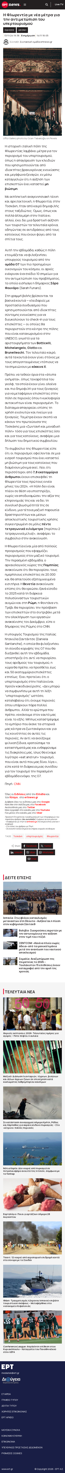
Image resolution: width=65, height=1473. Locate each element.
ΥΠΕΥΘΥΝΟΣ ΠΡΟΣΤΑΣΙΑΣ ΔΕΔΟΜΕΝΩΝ (22, 1447)
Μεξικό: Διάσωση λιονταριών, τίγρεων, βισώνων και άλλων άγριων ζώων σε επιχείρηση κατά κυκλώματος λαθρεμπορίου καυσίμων (30, 1079)
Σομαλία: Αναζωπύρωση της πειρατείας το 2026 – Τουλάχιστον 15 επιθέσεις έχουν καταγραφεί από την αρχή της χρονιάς (39, 965)
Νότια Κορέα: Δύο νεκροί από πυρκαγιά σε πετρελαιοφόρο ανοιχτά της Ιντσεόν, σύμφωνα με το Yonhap (31, 1171)
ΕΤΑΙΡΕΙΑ (6, 1394)
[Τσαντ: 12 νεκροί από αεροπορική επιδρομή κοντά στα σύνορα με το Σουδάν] (32, 1237)
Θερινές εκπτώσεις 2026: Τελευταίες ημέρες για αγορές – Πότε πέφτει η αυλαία (31, 1035)
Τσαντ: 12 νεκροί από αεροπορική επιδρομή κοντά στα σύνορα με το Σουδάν (31, 1259)
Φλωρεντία (52, 836)
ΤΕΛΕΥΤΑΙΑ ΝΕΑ (20, 992)
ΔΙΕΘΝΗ (22, 30)
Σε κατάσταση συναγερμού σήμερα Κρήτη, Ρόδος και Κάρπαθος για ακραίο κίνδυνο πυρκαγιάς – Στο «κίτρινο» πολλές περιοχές (31, 1125)
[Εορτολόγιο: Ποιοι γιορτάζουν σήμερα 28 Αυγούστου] (32, 1194)
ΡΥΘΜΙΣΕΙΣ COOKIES (12, 1453)
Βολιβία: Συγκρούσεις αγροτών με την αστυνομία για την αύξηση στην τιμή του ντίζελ (40, 933)
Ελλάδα (40, 794)
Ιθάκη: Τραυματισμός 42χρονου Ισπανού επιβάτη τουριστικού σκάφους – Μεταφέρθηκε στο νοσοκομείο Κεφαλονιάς (31, 1303)
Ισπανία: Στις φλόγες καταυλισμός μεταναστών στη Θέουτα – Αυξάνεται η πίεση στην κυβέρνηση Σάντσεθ (31, 921)
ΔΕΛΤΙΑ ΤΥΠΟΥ (9, 1405)
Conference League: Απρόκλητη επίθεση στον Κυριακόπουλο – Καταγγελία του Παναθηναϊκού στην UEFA (29, 1349)
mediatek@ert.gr (10, 1372)
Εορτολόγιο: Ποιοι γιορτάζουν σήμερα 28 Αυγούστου (26, 1215)
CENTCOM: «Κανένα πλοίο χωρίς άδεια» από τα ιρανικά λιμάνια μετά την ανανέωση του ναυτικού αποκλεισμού (40, 947)
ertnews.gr (32, 821)
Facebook (40, 804)
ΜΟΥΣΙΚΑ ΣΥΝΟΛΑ (11, 1429)
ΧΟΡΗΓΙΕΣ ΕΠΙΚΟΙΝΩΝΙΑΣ (14, 1411)
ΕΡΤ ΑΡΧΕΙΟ (7, 1417)
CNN (17, 784)
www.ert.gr (7, 1468)
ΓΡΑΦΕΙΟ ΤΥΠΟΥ (10, 1399)
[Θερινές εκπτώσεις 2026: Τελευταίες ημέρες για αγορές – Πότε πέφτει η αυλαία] (32, 1013)
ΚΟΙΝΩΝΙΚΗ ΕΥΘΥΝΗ (12, 1435)
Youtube (45, 809)
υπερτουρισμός (34, 836)
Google (45, 801)
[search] (46, 4)
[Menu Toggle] (25, 4)
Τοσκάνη (17, 836)
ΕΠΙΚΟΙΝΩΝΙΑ (8, 1441)
